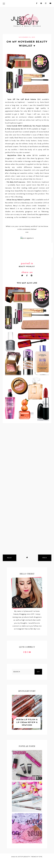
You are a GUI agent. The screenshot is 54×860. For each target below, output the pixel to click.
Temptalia (41, 206)
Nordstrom (36, 182)
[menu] (4, 3)
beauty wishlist (27, 266)
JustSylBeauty (23, 856)
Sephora (20, 102)
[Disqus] (27, 458)
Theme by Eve (36, 856)
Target (43, 129)
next (9, 558)
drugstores (9, 158)
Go (38, 672)
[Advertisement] (27, 524)
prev (44, 558)
